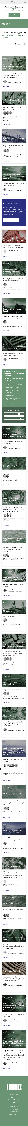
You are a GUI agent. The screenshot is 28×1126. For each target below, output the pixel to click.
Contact (14, 1102)
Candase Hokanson (17, 918)
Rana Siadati (10, 662)
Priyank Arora (11, 287)
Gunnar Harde (15, 358)
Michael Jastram (11, 811)
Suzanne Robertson (12, 479)
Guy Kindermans (16, 447)
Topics (15, 15)
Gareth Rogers (15, 952)
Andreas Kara (18, 811)
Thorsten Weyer (12, 773)
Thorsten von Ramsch (17, 189)
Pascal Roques (11, 846)
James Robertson (20, 479)
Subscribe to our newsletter (13, 418)
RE (14, 2)
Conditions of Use (13, 1122)
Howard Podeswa (16, 1062)
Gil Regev (10, 116)
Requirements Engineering (14, 8)
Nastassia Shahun (16, 589)
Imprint (14, 1120)
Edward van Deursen (12, 154)
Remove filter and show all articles (19, 51)
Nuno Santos (11, 518)
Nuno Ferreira (17, 518)
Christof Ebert (15, 250)
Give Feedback (14, 1109)
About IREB (14, 1097)
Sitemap (8, 1120)
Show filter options (10, 44)
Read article (6, 86)
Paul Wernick (17, 662)
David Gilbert (11, 696)
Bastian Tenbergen (12, 772)
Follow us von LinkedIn (13, 414)
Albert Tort (14, 984)
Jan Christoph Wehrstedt (8, 774)
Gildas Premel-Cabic (12, 325)
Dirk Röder (16, 696)
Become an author (14, 1114)
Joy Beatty (10, 918)
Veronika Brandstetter (19, 774)
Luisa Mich (13, 623)
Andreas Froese (19, 773)
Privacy (19, 1120)
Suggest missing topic (11, 220)
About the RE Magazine (14, 1100)
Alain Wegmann (16, 116)
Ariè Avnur (14, 81)
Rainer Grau (15, 729)
